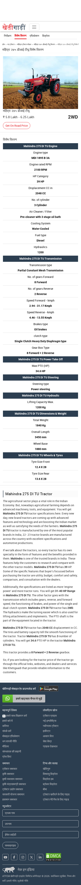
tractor (32, 513)
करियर (5, 726)
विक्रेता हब (48, 779)
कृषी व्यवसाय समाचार (12, 779)
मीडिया (5, 746)
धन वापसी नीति (9, 741)
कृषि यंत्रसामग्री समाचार (14, 784)
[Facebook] (14, 857)
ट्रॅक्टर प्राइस (50, 715)
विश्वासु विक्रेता (50, 774)
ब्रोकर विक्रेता (50, 784)
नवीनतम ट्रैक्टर (50, 726)
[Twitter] (31, 857)
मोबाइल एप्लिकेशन (10, 736)
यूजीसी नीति (23, 880)
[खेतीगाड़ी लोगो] (14, 27)
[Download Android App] (48, 688)
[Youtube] (5, 857)
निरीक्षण (7, 36)
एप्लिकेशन (34, 36)
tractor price (45, 660)
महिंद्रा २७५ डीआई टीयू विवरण (44, 44)
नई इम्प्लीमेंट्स (49, 721)
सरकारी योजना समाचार (13, 794)
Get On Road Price (17, 125)
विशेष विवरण (21, 35)
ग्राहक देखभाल (50, 746)
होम (3, 44)
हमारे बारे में (7, 721)
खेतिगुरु (46, 769)
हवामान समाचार (9, 799)
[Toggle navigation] (34, 27)
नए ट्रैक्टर (11, 44)
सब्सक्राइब (10, 845)
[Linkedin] (40, 857)
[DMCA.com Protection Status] (53, 857)
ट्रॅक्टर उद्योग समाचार (12, 789)
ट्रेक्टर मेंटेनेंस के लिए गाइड (56, 799)
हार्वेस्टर (46, 731)
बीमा (45, 789)
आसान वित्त (48, 736)
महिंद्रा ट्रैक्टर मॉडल (24, 44)
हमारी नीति (11, 880)
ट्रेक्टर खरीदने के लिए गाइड (56, 794)
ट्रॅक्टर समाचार (9, 769)
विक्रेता (46, 36)
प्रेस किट (6, 756)
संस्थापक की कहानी (11, 751)
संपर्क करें (6, 731)
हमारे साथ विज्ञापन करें (15, 715)
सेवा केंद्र (47, 741)
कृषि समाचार (8, 774)
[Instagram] (23, 857)
